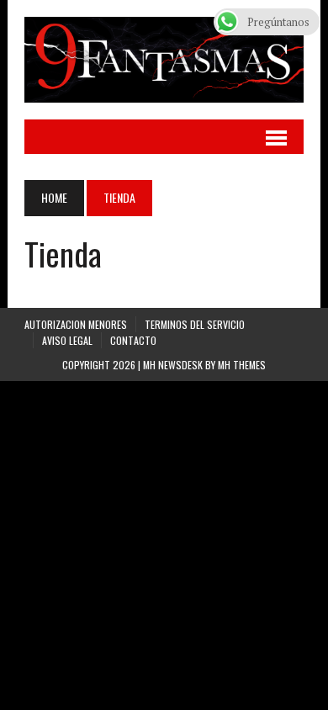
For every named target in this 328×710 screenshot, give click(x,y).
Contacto (133, 340)
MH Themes (242, 365)
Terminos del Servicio (195, 324)
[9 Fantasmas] (164, 60)
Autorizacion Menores (75, 324)
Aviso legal (67, 340)
